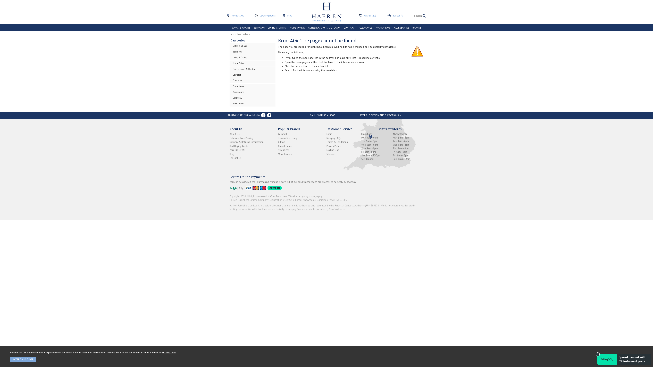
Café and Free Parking (241, 138)
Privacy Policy (333, 146)
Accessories (238, 92)
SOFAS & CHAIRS (241, 27)
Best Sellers (238, 103)
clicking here (169, 352)
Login (329, 134)
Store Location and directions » (380, 115)
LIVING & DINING (277, 27)
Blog (232, 154)
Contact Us (235, 158)
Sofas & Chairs (240, 46)
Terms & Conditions (337, 142)
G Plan (281, 142)
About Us (235, 134)
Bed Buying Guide (239, 146)
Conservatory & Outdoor (244, 69)
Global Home (285, 146)
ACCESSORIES (401, 27)
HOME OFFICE (297, 27)
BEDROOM (259, 27)
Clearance (237, 80)
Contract (237, 74)
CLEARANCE (365, 27)
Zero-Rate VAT (238, 150)
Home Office (239, 63)
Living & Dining (240, 57)
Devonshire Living (287, 138)
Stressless (283, 150)
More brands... (286, 154)
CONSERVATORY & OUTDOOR (324, 27)
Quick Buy (237, 97)
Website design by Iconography (305, 196)
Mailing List (332, 150)
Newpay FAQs (333, 138)
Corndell (282, 134)
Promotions (238, 86)
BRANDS (417, 27)
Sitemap (330, 154)
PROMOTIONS (383, 27)
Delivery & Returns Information (247, 142)
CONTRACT (350, 27)
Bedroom (237, 51)
